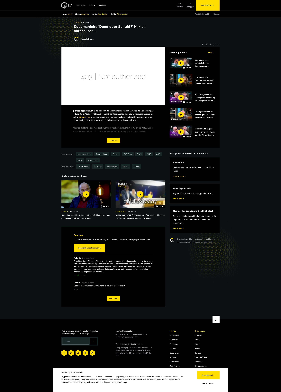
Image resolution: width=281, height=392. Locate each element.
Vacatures (102, 5)
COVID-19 (128, 154)
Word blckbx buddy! (202, 14)
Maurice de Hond (84, 154)
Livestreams (174, 361)
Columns (198, 335)
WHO (149, 154)
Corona (116, 154)
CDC (158, 154)
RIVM (139, 154)
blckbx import (93, 160)
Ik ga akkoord (207, 375)
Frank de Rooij (101, 154)
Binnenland (174, 335)
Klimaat (173, 357)
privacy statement (88, 382)
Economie (174, 344)
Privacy (197, 348)
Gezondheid (174, 353)
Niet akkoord (207, 383)
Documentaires (200, 366)
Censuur (198, 353)
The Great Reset (201, 357)
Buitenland (174, 339)
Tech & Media (175, 366)
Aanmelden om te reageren (89, 248)
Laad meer (113, 298)
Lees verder (113, 140)
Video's (92, 5)
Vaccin (197, 344)
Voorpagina (80, 5)
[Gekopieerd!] (218, 44)
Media (79, 160)
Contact (216, 14)
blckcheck (198, 361)
